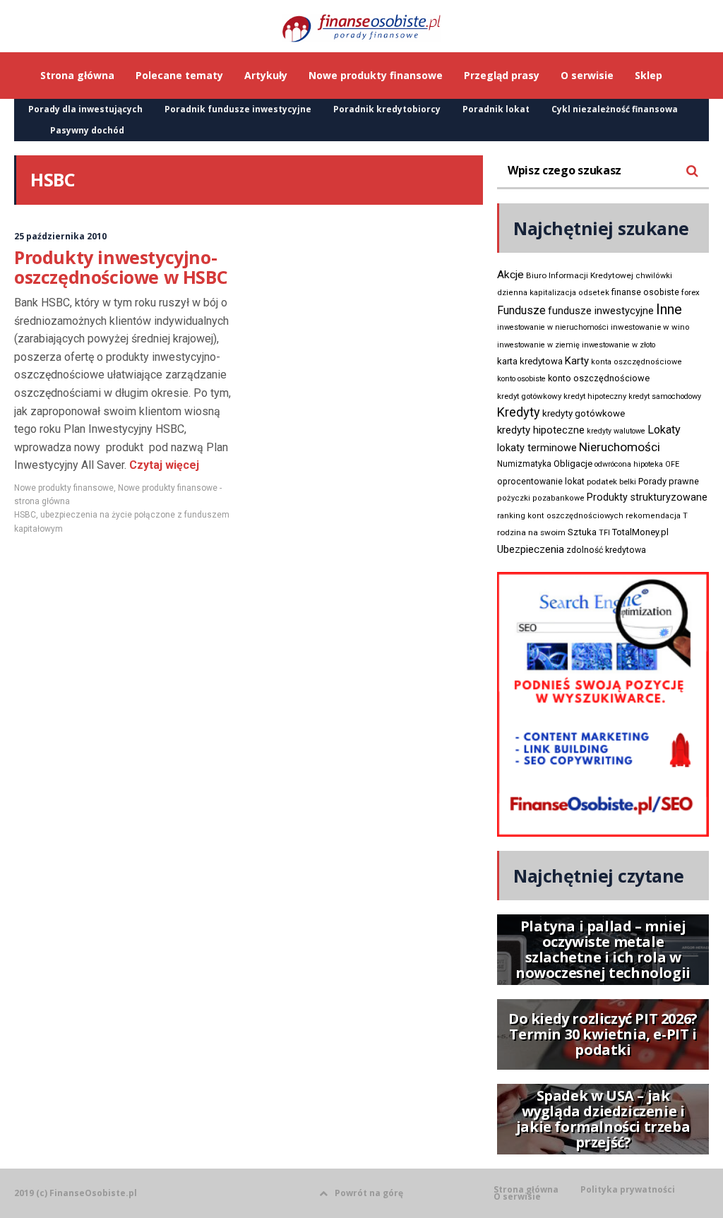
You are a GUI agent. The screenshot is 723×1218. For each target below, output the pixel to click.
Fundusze (521, 310)
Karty (577, 360)
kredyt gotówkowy (529, 396)
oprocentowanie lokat (541, 481)
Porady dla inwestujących (85, 109)
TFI (604, 532)
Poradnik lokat (496, 109)
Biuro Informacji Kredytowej (579, 275)
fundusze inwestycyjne (601, 310)
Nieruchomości (619, 447)
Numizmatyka (524, 464)
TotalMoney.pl (640, 532)
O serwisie (517, 1196)
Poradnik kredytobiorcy (387, 109)
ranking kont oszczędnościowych (560, 515)
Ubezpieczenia (530, 549)
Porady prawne (668, 481)
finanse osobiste (645, 292)
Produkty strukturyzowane (647, 497)
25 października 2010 (60, 236)
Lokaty (664, 429)
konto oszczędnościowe (599, 378)
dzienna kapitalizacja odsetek (553, 292)
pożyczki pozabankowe (541, 498)
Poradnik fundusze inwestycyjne (238, 109)
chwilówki (653, 275)
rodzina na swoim (531, 532)
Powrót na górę (369, 1193)
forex (690, 292)
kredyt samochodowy (664, 396)
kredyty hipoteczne (541, 430)
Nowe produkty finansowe (64, 488)
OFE (672, 464)
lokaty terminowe (537, 447)
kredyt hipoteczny (594, 396)
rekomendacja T (657, 515)
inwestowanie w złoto (618, 345)
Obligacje (573, 463)
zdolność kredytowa (606, 550)
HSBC (25, 515)
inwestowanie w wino (650, 327)
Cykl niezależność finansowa (614, 109)
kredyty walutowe (616, 431)
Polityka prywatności (627, 1189)
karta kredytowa (530, 361)
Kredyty (518, 412)
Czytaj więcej (162, 465)
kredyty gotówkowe (583, 413)
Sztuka (582, 532)
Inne (669, 309)
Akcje (510, 274)
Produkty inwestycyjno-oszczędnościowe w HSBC (120, 267)
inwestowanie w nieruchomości (553, 327)
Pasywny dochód (87, 130)
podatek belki (611, 481)
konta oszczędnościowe (636, 361)
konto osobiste (521, 378)
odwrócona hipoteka (628, 464)
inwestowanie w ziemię (538, 345)
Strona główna (526, 1189)
